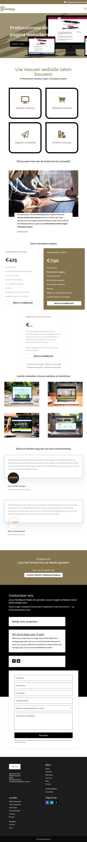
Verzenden (43, 735)
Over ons (48, 778)
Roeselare (12, 821)
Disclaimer (49, 792)
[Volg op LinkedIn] (18, 661)
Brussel (11, 817)
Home (47, 769)
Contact (48, 784)
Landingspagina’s (51, 789)
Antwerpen (13, 808)
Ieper (11, 828)
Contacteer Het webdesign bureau (43, 575)
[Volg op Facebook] (14, 661)
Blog (47, 781)
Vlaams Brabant (14, 811)
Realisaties (49, 775)
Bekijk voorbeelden (23, 303)
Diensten (48, 772)
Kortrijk (12, 824)
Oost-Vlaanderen (15, 804)
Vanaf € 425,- (18, 44)
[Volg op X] (56, 802)
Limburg (12, 814)
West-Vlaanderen (15, 801)
